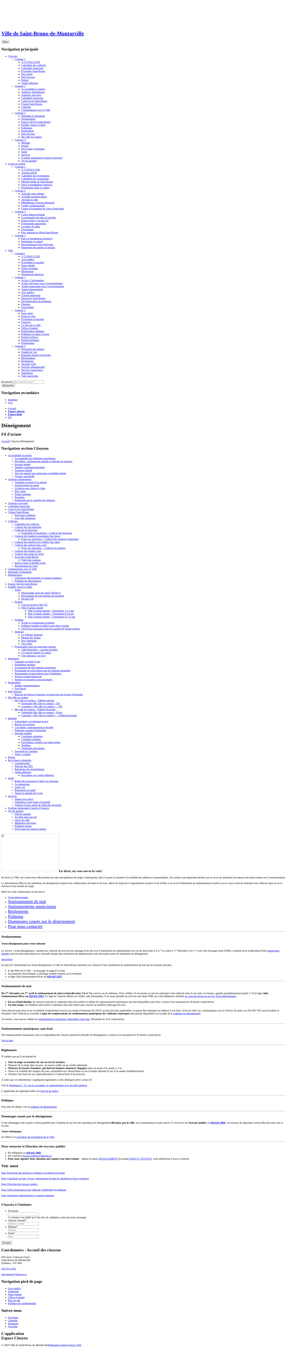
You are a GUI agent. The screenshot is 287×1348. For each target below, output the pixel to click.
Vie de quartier (15, 811)
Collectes (13, 521)
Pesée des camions (31, 560)
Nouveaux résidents (25, 515)
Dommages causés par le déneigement (41, 921)
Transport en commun (26, 751)
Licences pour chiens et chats (30, 488)
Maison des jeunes (31, 637)
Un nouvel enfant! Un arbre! (36, 652)
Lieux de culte (22, 820)
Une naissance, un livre (33, 655)
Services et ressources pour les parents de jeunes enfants (50, 628)
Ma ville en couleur (18, 697)
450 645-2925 (54, 976)
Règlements (18, 911)
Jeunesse (19, 631)
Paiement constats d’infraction (30, 730)
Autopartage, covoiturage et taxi (31, 721)
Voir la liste (7, 1040)
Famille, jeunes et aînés (20, 586)
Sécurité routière (23, 733)
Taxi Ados (26, 643)
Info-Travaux (15, 691)
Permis (11, 757)
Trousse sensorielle (24, 476)
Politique (15, 916)
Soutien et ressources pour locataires (33, 679)
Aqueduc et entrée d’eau (27, 661)
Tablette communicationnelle (30, 467)
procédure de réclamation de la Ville (35, 1137)
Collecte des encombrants (28, 527)
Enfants (19, 601)
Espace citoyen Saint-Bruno (22, 584)
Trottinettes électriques (33, 748)
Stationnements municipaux (32, 906)
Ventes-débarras (23, 772)
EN (10, 417)
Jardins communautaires (27, 685)
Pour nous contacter (25, 926)
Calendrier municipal (19, 506)
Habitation (13, 658)
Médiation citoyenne (25, 823)
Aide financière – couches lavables (39, 649)
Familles (19, 619)
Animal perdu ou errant (27, 485)
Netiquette (13, 1291)
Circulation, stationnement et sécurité (34, 727)
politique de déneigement (186, 1013)
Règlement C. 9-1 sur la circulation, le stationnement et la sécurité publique (48, 1085)
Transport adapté (23, 470)
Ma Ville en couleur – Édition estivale (34, 700)
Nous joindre (15, 1294)
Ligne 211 (20, 787)
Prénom (12, 1226)
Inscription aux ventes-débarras (37, 775)
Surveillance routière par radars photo (40, 742)
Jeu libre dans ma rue (26, 817)
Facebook (13, 1211)
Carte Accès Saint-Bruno (21, 509)
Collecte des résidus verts (28, 551)
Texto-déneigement (18, 897)
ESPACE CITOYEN (140, 1158)
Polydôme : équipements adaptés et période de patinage (43, 461)
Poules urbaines (23, 494)
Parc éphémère (29, 640)
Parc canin (20, 491)
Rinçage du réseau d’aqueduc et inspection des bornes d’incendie (49, 694)
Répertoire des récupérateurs (29, 769)
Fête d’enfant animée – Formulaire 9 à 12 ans (51, 616)
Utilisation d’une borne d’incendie (32, 802)
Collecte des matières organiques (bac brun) (37, 536)
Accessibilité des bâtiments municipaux (35, 458)
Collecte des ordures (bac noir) (31, 545)
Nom (11, 1233)
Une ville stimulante (25, 518)
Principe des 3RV (24, 766)
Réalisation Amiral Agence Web (64, 1345)
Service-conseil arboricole (28, 676)
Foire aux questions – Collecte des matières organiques (50, 539)
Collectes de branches (26, 530)
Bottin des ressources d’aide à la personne (36, 781)
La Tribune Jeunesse (32, 634)
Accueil (12, 408)
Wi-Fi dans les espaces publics (30, 829)
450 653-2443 (8, 1268)
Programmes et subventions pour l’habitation (38, 673)
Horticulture (14, 682)
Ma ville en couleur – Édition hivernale (35, 709)
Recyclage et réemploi (19, 760)
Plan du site (14, 1300)
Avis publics (14, 1288)
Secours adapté (22, 464)
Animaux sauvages (18, 503)
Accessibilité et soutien (20, 455)
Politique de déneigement (28, 581)
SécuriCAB (27, 598)
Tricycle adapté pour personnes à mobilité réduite (40, 473)
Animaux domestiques (19, 479)
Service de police (49, 1091)
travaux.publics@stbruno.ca (37, 1155)
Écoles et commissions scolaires (37, 622)
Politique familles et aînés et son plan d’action (45, 625)
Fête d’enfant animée (32, 607)
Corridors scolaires (31, 739)
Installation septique (25, 664)
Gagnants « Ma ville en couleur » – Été (41, 706)
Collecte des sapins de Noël (29, 554)
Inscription (6, 959)
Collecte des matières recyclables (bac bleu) (37, 542)
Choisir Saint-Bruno (18, 512)
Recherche (6, 381)
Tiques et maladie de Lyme (29, 793)
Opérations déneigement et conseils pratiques (38, 578)
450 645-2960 (33, 1152)
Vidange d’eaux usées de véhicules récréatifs (38, 805)
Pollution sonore (23, 826)
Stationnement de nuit (27, 901)
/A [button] (10, 402)
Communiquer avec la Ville (22, 569)
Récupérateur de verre (26, 566)
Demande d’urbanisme (20, 572)
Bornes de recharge (25, 724)
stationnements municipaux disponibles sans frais (64, 1019)
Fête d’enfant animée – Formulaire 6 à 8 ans (51, 613)
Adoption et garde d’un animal (31, 482)
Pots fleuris (20, 688)
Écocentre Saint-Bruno (27, 557)
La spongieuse (22, 784)
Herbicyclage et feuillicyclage (30, 563)
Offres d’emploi (16, 1297)
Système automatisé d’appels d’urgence (28, 808)
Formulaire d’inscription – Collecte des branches (46, 533)
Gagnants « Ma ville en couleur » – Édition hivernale (49, 715)
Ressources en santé (25, 790)
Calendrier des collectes (27, 524)
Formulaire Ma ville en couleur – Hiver (41, 712)
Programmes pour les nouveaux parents (35, 646)
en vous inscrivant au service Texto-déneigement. (210, 996)
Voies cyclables (23, 754)
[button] (13, 399)
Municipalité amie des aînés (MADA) (41, 592)
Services (12, 796)
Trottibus (26, 745)
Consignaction (22, 763)
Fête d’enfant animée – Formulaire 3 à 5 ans (51, 610)
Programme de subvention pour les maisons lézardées (42, 670)
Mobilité (12, 718)
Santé (11, 778)
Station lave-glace (24, 799)
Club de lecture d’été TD (34, 604)
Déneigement (15, 575)
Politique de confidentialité (22, 1303)
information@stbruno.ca (14, 1274)
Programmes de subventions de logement (42, 595)
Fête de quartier (23, 814)
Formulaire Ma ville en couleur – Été (40, 703)
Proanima (20, 497)
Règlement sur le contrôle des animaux (35, 500)
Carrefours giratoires (32, 736)
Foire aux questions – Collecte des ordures (43, 548)
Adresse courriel (17, 1220)
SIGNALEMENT (108, 1158)
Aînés (18, 589)
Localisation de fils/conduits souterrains (35, 667)
